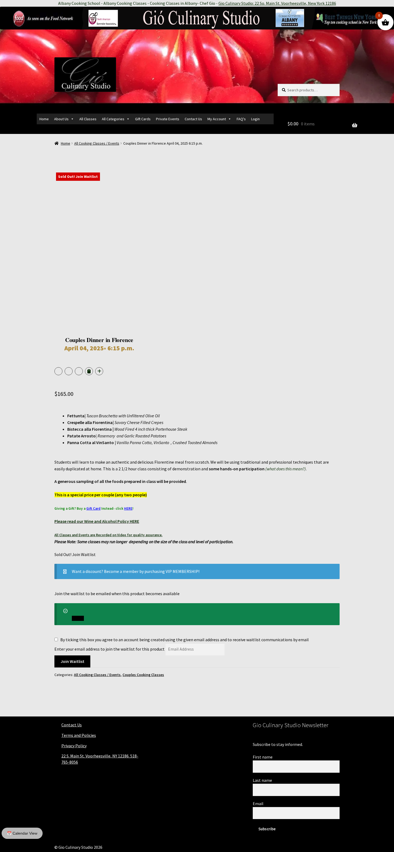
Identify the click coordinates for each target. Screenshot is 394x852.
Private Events (167, 119)
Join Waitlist (72, 661)
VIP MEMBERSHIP (182, 571)
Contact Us (193, 119)
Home (44, 119)
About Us (61, 119)
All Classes (87, 119)
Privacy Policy (74, 745)
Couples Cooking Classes (143, 674)
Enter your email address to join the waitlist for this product (109, 649)
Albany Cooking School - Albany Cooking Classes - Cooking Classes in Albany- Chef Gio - (197, 3)
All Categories (113, 119)
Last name (262, 780)
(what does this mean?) (285, 468)
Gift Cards (143, 119)
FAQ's (241, 119)
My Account (216, 119)
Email (258, 803)
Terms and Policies (78, 735)
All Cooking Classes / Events (96, 143)
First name (263, 757)
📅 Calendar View (22, 833)
